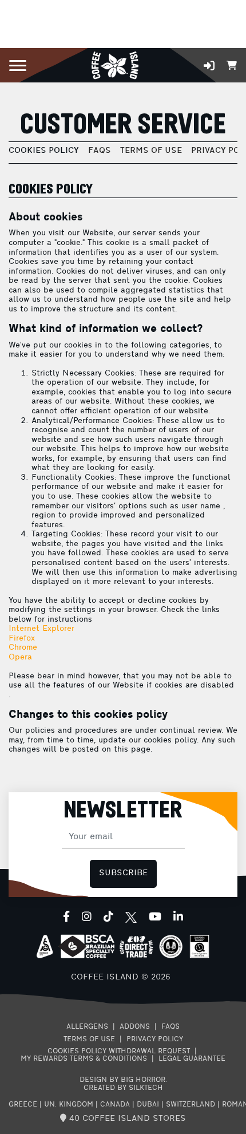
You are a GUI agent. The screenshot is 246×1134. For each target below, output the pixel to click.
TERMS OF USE (151, 151)
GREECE (23, 1104)
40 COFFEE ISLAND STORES (126, 1119)
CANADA (115, 1104)
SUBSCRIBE (123, 873)
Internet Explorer (41, 629)
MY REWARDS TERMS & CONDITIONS (84, 1059)
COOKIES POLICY (44, 151)
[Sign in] (209, 65)
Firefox (22, 638)
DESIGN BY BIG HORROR (122, 1080)
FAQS (99, 151)
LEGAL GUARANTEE (191, 1059)
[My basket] (232, 64)
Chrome (23, 647)
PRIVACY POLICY (154, 1039)
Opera (20, 657)
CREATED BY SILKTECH (123, 1088)
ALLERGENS (87, 1027)
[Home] (115, 64)
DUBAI (148, 1104)
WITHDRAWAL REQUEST (149, 1051)
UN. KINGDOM (68, 1104)
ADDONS (135, 1027)
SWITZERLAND (190, 1104)
